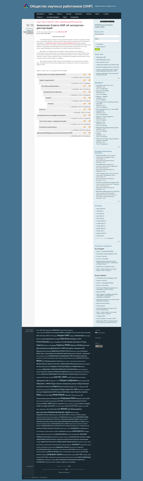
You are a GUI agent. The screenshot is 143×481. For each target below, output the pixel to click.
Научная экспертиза (67, 369)
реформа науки (54, 454)
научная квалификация (73, 434)
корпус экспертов (54, 431)
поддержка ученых (62, 447)
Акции (50, 14)
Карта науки (45, 353)
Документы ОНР (58, 348)
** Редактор (103, 99)
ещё (119, 78)
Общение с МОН (43, 384)
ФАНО (64, 409)
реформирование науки (68, 454)
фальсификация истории (49, 459)
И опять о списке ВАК (102, 258)
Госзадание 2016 (100, 316)
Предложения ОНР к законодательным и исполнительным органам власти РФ (107, 321)
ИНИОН (62, 351)
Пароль (97, 38)
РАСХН (43, 395)
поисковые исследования (77, 447)
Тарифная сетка (81, 406)
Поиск (65, 17)
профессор (44, 451)
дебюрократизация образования (47, 421)
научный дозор (47, 437)
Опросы (88, 14)
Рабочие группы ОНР (77, 395)
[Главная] (27, 6)
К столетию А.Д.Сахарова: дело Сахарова (52, 358)
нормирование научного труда (80, 437)
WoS (48, 335)
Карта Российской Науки (103, 303)
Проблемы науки (68, 392)
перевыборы (39, 444)
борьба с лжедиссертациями (64, 419)
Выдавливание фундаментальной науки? (107, 127)
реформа (44, 454)
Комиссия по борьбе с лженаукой (78, 353)
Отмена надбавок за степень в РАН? (106, 318)
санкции (85, 454)
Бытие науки (40, 339)
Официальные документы (43, 389)
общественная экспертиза (55, 439)
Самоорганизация (74, 401)
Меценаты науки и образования (68, 361)
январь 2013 (99, 230)
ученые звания (65, 457)
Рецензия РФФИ (100, 291)
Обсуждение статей (54, 380)
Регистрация (99, 44)
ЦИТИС (64, 414)
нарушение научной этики (48, 434)
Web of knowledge (85, 332)
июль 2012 (99, 216)
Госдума (51, 342)
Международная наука (52, 361)
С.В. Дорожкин (104, 88)
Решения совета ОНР (83, 398)
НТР (50, 366)
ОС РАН (69, 377)
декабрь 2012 (99, 228)
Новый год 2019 (49, 377)
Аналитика (78, 14)
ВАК (59, 32)
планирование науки (85, 444)
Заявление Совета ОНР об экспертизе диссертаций (60, 26)
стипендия (51, 457)
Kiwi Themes (44, 477)
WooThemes (35, 477)
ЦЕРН (60, 414)
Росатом (38, 401)
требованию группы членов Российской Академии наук (61, 43)
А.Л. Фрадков (103, 94)
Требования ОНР (44, 409)
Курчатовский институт (70, 358)
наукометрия (60, 434)
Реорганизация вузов (43, 398)
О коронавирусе (100, 305)
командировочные (84, 425)
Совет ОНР (64, 32)
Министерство (81, 361)
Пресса (59, 14)
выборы (85, 419)
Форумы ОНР (50, 21)
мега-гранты (69, 431)
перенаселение (48, 444)
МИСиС (87, 358)
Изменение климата (75, 351)
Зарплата (56, 351)
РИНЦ (50, 395)
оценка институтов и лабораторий (53, 442)
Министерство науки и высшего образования (53, 364)
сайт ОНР (78, 454)
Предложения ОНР (49, 392)
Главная (39, 21)
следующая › (110, 238)
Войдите (29, 30)
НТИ (47, 366)
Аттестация (87, 335)
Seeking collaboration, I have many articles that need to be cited (107, 74)
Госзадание (57, 342)
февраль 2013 (100, 233)
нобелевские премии (57, 437)
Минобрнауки (75, 364)
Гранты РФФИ (76, 345)
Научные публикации (49, 374)
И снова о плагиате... (102, 256)
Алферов (71, 335)
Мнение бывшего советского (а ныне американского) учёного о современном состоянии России (107, 263)
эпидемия (58, 462)
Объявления (74, 17)
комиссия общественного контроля (48, 428)
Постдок (39, 392)
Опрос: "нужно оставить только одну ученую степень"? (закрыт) (106, 269)
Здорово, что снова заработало (104, 116)
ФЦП (69, 409)
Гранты (39, 345)
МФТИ (43, 361)
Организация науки (66, 386)
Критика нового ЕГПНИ (102, 90)
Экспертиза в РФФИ (74, 414)
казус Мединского (74, 425)
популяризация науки (43, 449)
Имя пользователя (100, 34)
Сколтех (39, 403)
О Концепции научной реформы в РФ (106, 253)
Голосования (42, 342)
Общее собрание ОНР (83, 380)
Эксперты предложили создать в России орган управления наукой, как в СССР (107, 70)
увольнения (57, 457)
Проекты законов (81, 392)
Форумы (68, 14)
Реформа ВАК (55, 398)
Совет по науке (84, 403)
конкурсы (75, 428)
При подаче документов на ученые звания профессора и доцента (107, 300)
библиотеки (50, 419)
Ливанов (79, 358)
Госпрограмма (67, 342)
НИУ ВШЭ (38, 366)
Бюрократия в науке (52, 339)
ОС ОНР (62, 377)
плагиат (76, 444)
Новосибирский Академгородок (68, 374)
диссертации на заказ (76, 421)
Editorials (56, 330)
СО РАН (65, 401)
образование (41, 439)
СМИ (58, 401)
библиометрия (41, 419)
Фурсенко (55, 414)
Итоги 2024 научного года (103, 59)
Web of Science (41, 335)
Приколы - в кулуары (102, 96)
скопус (89, 454)
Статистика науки (59, 406)
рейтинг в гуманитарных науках (67, 451)
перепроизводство (67, 444)
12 (105, 238)
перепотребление (56, 444)
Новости (39, 17)
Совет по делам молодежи (71, 403)
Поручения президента (84, 389)
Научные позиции (73, 371)
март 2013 (99, 235)
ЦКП (67, 414)
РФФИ (61, 395)
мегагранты (78, 431)
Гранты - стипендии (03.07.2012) (104, 251)
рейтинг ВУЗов (52, 451)
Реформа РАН (68, 398)
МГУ (84, 358)
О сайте (106, 14)
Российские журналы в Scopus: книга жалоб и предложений (106, 309)
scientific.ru (62, 332)
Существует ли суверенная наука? (105, 266)
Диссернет (86, 345)
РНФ (55, 395)
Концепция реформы (80, 356)
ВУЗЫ (67, 339)
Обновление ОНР (101, 57)
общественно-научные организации (76, 439)
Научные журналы (61, 371)
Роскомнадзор (45, 401)
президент (72, 449)
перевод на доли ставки (84, 441)
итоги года (65, 425)
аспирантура (63, 417)
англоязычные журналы (52, 417)
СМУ (61, 401)
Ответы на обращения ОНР (80, 386)
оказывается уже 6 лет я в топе (104, 85)
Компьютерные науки (42, 356)
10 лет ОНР (39, 330)
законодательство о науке (60, 423)
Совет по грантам (58, 403)
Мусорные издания (85, 364)
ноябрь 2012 (99, 226)
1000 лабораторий (47, 330)
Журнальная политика (43, 351)
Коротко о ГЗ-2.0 (100, 122)
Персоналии (55, 389)
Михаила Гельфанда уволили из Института (107, 67)
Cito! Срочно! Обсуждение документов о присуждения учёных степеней (107, 288)
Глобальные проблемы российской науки (107, 64)
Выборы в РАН (75, 339)
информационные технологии (51, 425)
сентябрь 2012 (100, 221)
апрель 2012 (99, 208)
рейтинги (78, 451)
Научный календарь (53, 17)
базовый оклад (82, 417)
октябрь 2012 (99, 223)
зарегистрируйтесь (28, 31)
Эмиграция (83, 414)
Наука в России (58, 366)
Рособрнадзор (53, 401)
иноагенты (79, 423)
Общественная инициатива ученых (64, 384)
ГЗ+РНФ (98, 133)
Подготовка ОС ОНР (68, 389)
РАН (38, 395)
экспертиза (40, 462)
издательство (72, 423)
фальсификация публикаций (65, 459)
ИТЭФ (67, 351)
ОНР (56, 377)
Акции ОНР (63, 335)
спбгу (46, 457)
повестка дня (51, 447)
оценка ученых (72, 442)
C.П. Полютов (103, 125)
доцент (49, 423)
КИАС (38, 353)
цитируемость (80, 459)
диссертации (63, 421)
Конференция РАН (66, 356)
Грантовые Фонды (79, 342)
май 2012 (98, 211)
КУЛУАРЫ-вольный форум (104, 25)
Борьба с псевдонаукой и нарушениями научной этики (68, 21)
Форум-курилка (75, 412)
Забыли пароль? (100, 46)
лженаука (62, 431)
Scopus (68, 332)
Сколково (83, 401)
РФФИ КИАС (68, 395)
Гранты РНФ (63, 345)
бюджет (76, 419)
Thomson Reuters (76, 332)
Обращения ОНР (42, 380)
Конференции (53, 356)
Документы (40, 14)
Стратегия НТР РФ (71, 406)
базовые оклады (72, 417)
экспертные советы (50, 462)
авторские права (40, 417)
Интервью (84, 351)
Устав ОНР (56, 409)
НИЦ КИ (44, 366)
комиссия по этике (65, 428)
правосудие (65, 449)
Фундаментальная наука (44, 414)
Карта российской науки (58, 353)
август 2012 (99, 218)
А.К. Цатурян (28, 28)
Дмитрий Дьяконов (43, 348)
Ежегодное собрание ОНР (75, 348)
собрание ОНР (40, 457)
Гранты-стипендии (50, 345)
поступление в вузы (56, 449)
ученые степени (74, 457)
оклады (38, 441)
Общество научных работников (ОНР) (61, 6)
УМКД (50, 409)
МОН (38, 361)
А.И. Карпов (103, 120)
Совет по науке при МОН (45, 406)
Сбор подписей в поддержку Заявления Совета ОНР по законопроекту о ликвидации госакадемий (107, 296)
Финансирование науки (59, 412)
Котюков (38, 358)
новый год (66, 437)
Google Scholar (64, 330)
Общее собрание (68, 380)
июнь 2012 (99, 213)
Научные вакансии (48, 371)
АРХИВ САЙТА (100, 27)
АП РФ (51, 335)
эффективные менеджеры (68, 462)
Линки (97, 14)
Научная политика (51, 369)
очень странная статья (102, 62)
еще (119, 146)
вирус (81, 419)
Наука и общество (73, 366)
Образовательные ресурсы (78, 377)
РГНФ (46, 395)
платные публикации (42, 447)
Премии (59, 392)
